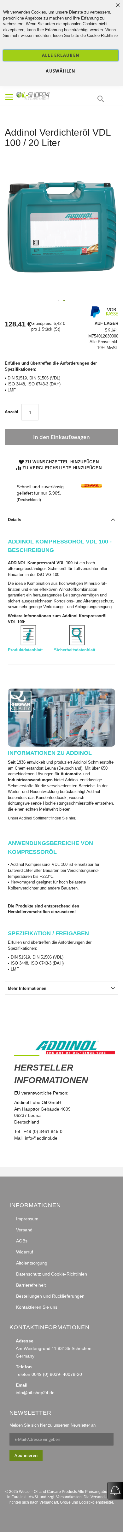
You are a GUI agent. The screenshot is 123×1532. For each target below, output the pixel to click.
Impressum (27, 1218)
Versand (24, 1229)
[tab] (61, 519)
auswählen (60, 71)
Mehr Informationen (27, 988)
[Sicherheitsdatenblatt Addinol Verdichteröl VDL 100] (77, 644)
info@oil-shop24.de (35, 1392)
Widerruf (24, 1251)
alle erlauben (61, 55)
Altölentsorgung (31, 1262)
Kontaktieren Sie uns (36, 1307)
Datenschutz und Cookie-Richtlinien (51, 1274)
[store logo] (44, 95)
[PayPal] (94, 316)
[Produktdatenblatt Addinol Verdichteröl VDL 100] (28, 644)
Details (14, 519)
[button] (59, 301)
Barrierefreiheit (31, 1285)
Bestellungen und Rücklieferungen (50, 1296)
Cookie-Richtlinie (102, 35)
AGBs (21, 1240)
